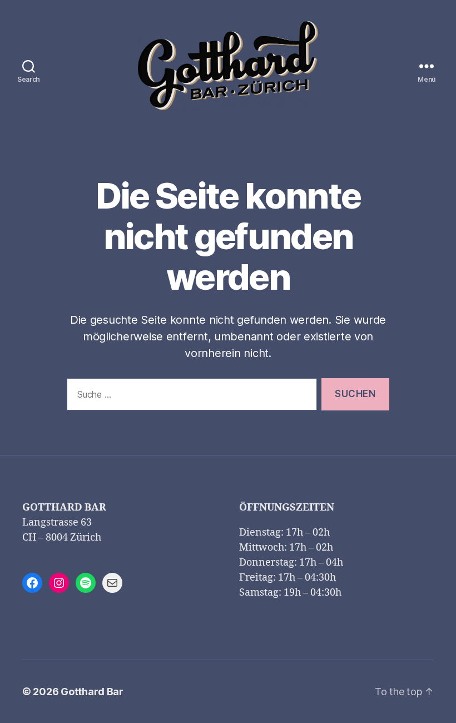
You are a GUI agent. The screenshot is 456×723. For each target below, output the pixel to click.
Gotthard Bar (92, 691)
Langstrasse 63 (57, 522)
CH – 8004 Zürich (61, 537)
